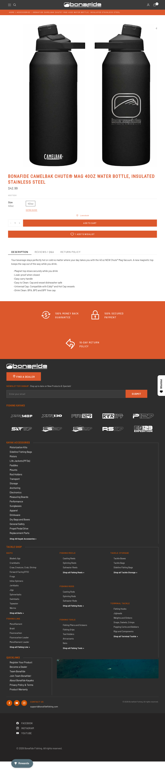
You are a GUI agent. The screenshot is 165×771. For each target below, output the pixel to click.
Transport (15, 478)
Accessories (23, 12)
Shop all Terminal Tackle (125, 636)
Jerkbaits (14, 585)
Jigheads (118, 613)
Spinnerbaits (15, 594)
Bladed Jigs (15, 558)
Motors (13, 456)
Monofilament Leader (19, 642)
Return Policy (70, 251)
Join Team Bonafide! (20, 675)
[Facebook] (9, 703)
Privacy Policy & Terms (21, 684)
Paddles (14, 465)
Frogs (12, 576)
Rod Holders (16, 474)
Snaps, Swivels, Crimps (124, 622)
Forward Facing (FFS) (19, 572)
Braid (12, 628)
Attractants (68, 638)
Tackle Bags (119, 563)
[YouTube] (17, 703)
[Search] (14, 4)
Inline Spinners (16, 581)
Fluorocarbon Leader (19, 637)
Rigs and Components (123, 631)
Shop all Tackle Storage (125, 572)
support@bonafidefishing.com (44, 706)
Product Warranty (19, 689)
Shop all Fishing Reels (72, 572)
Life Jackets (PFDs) (20, 460)
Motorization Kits (18, 447)
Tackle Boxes (120, 558)
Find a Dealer (25, 376)
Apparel (14, 510)
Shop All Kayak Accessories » (23, 538)
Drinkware (15, 514)
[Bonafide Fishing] (26, 366)
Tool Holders (68, 634)
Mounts (13, 469)
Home (12, 12)
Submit (136, 393)
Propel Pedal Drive (19, 528)
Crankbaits (15, 563)
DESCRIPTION (19, 251)
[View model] (21, 416)
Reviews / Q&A (44, 251)
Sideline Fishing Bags (21, 451)
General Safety (17, 523)
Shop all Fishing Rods (72, 605)
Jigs (12, 590)
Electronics (15, 492)
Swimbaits (14, 599)
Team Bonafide (17, 671)
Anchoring (15, 487)
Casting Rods (69, 591)
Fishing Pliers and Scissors (75, 625)
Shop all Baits (16, 613)
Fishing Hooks (120, 609)
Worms (13, 608)
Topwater (14, 603)
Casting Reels (69, 558)
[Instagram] (24, 703)
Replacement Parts (19, 533)
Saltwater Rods (70, 600)
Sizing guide (31, 210)
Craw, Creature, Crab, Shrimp (23, 567)
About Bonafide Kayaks (22, 680)
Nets (65, 643)
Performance (16, 501)
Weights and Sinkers (123, 618)
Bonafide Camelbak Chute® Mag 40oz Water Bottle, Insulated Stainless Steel (76, 12)
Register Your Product (21, 662)
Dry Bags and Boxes (20, 519)
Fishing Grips (68, 629)
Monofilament (16, 624)
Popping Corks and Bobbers (126, 627)
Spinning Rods (69, 596)
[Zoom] (157, 28)
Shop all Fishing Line (19, 647)
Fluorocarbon (16, 633)
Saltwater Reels (70, 567)
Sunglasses (15, 505)
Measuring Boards (19, 496)
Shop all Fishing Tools (72, 648)
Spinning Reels (69, 563)
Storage (14, 483)
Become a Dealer (18, 666)
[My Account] (148, 4)
